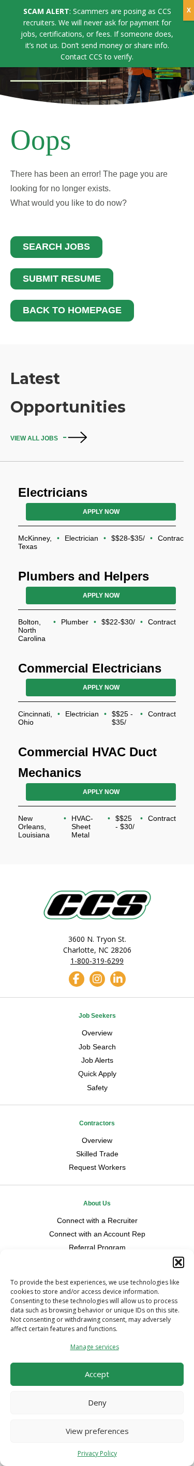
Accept (97, 1374)
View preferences (97, 1431)
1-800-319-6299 (97, 961)
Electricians (52, 492)
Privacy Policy (97, 1453)
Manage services (94, 1346)
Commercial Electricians (89, 668)
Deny (97, 1402)
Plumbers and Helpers (83, 576)
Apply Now (101, 511)
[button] (178, 1262)
